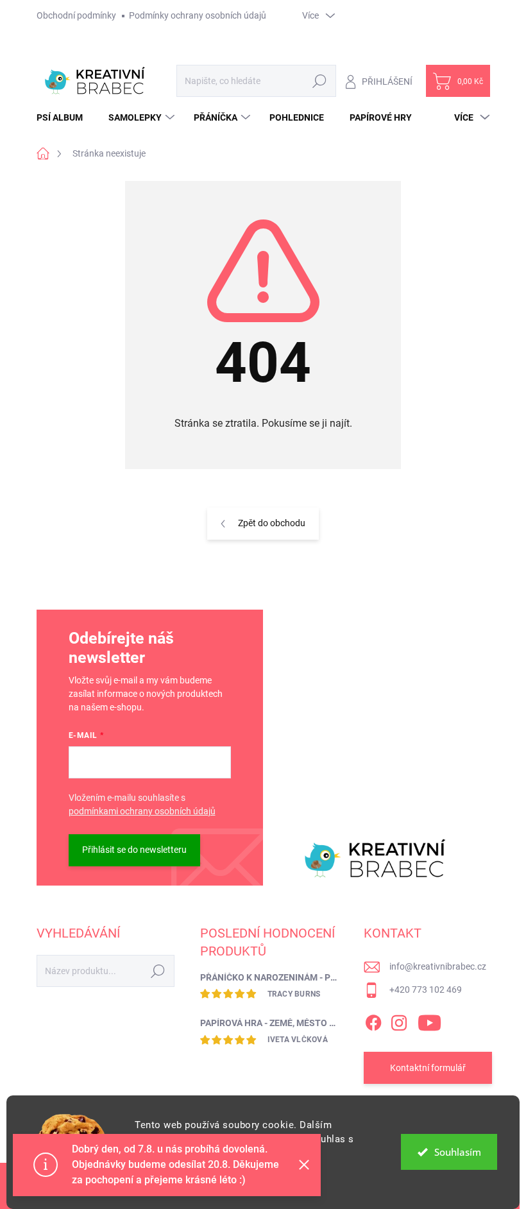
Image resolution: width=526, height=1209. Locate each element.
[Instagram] (399, 1020)
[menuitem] (64, 117)
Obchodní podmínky (76, 15)
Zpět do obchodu (271, 523)
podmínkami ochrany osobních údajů (142, 811)
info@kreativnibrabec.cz (437, 966)
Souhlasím (457, 1151)
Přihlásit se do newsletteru (134, 850)
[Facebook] (373, 1020)
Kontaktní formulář (428, 1068)
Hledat (319, 81)
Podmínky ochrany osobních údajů (197, 15)
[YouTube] (429, 1020)
